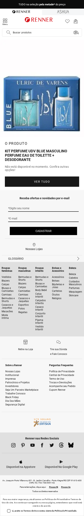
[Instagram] (13, 446)
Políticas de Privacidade (57, 499)
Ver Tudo (42, 181)
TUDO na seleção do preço (42, 4)
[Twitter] (51, 446)
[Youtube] (32, 446)
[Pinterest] (22, 446)
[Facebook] (42, 446)
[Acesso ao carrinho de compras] (75, 22)
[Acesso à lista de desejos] (67, 22)
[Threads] (61, 446)
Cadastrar (43, 231)
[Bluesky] (70, 446)
